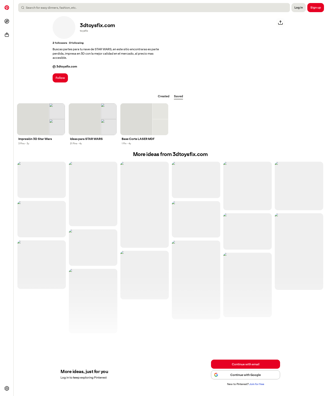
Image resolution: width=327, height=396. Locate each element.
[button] (60, 43)
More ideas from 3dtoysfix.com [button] (170, 154)
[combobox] (155, 7)
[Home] (6, 7)
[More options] (6, 388)
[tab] (164, 96)
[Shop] (6, 34)
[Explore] (6, 21)
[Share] (280, 22)
